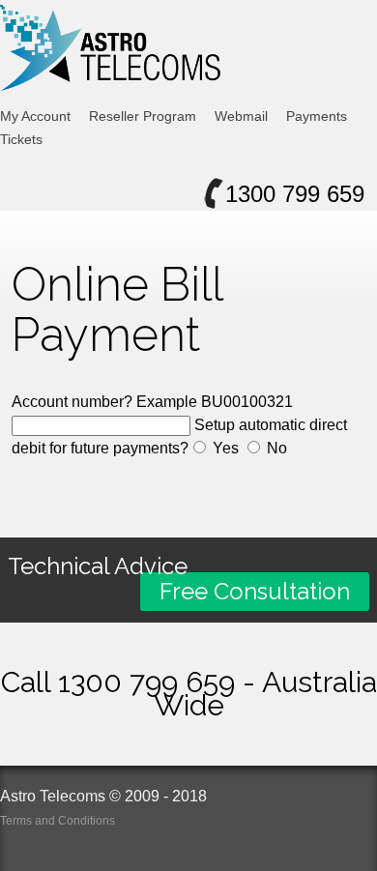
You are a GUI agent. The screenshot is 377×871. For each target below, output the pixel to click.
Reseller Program (142, 116)
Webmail (241, 116)
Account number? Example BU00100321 (152, 401)
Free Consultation (255, 591)
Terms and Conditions (57, 820)
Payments (316, 116)
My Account (35, 116)
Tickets (21, 139)
